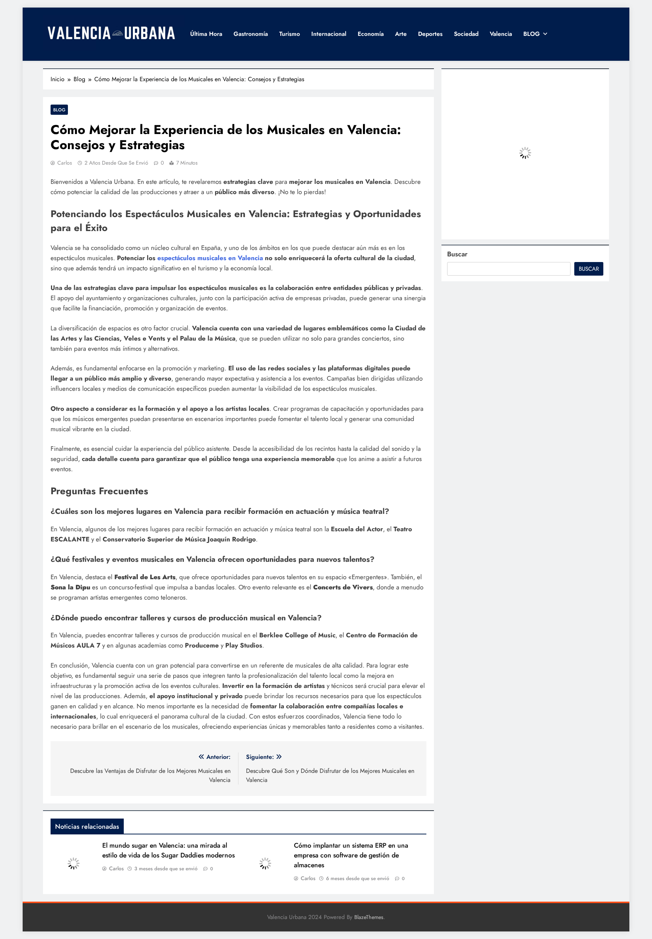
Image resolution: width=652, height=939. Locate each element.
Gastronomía (251, 33)
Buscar (457, 254)
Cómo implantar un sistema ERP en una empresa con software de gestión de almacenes (351, 855)
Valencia (501, 33)
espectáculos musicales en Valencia (210, 257)
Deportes (430, 33)
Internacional (328, 33)
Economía (371, 33)
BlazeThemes (368, 917)
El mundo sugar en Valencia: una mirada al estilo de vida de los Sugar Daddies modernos (168, 850)
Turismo (289, 33)
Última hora (206, 33)
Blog (59, 109)
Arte (401, 33)
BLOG (531, 33)
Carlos (64, 163)
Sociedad (466, 33)
